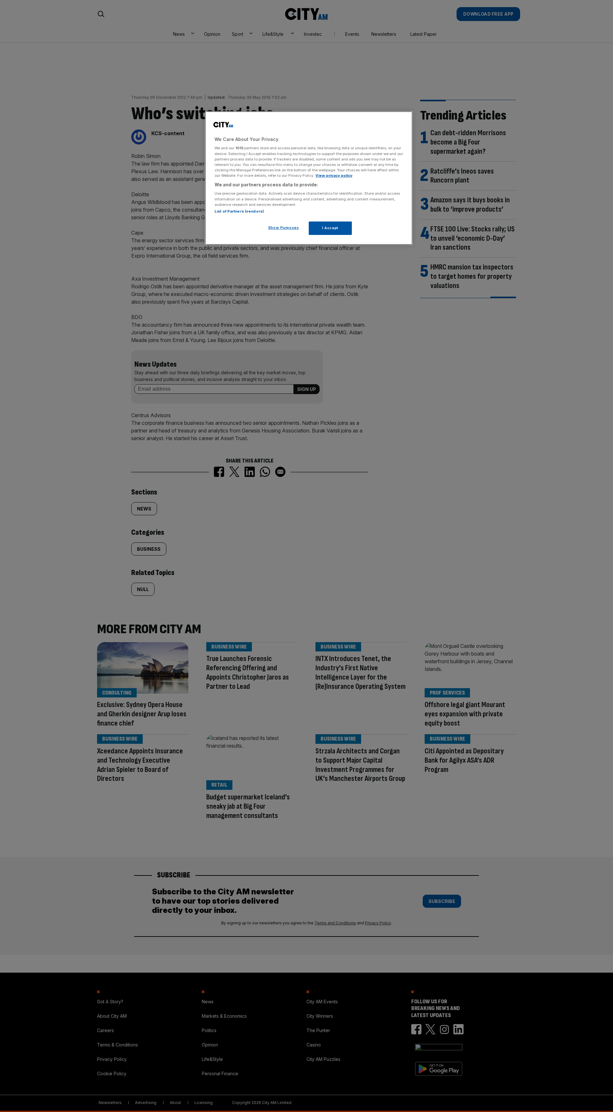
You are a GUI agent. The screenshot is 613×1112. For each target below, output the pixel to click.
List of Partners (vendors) (239, 211)
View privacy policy (333, 175)
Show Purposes (283, 227)
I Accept (330, 228)
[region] (308, 178)
